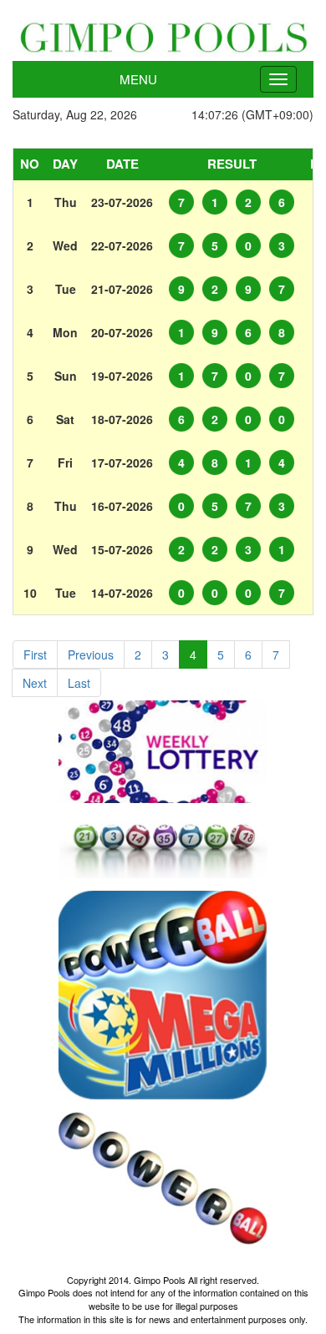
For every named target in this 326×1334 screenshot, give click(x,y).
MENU (138, 79)
